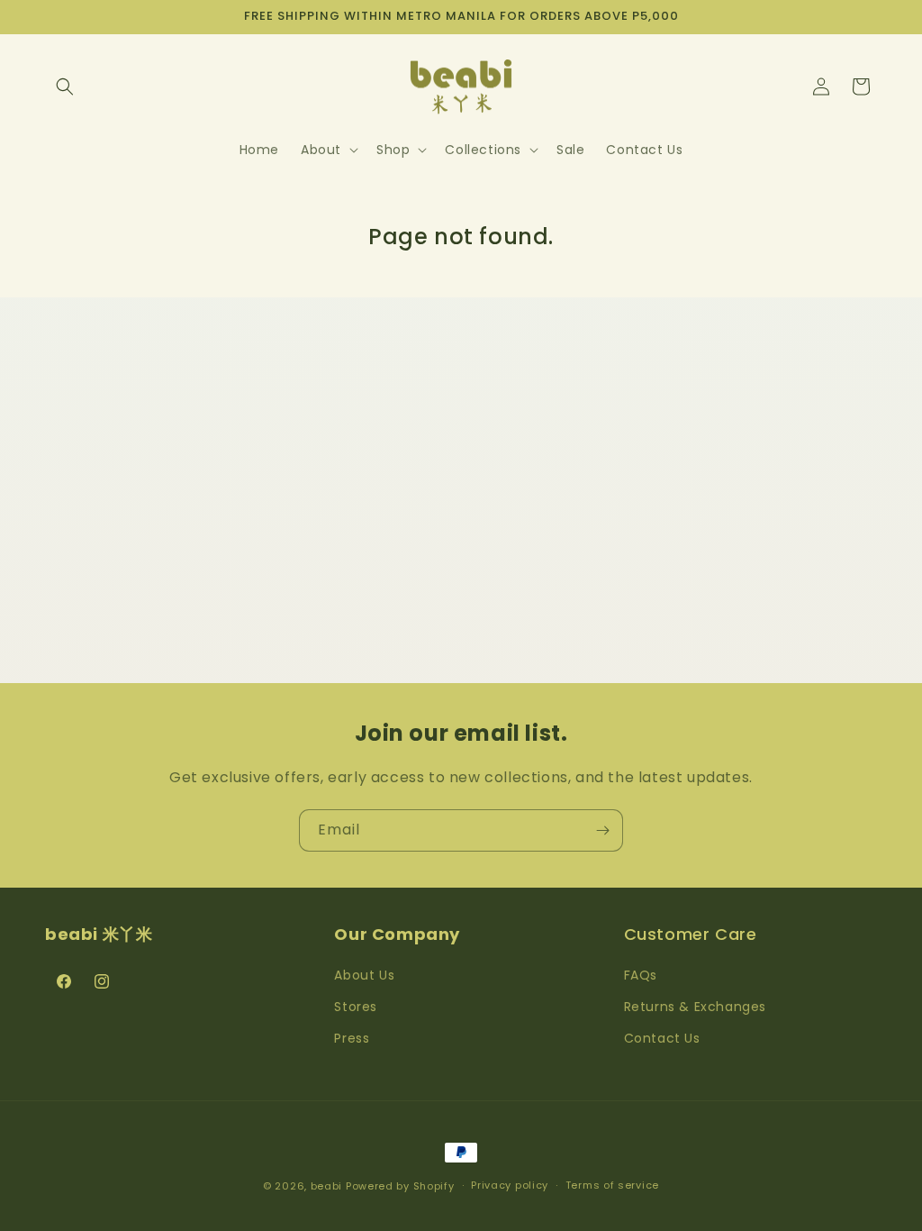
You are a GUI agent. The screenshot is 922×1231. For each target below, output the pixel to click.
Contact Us (662, 1038)
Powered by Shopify (400, 1186)
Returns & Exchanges (695, 1007)
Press (351, 1038)
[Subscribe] (602, 830)
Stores (355, 1007)
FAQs (640, 975)
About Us (364, 975)
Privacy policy (509, 1185)
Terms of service (612, 1185)
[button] (65, 86)
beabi (327, 1186)
